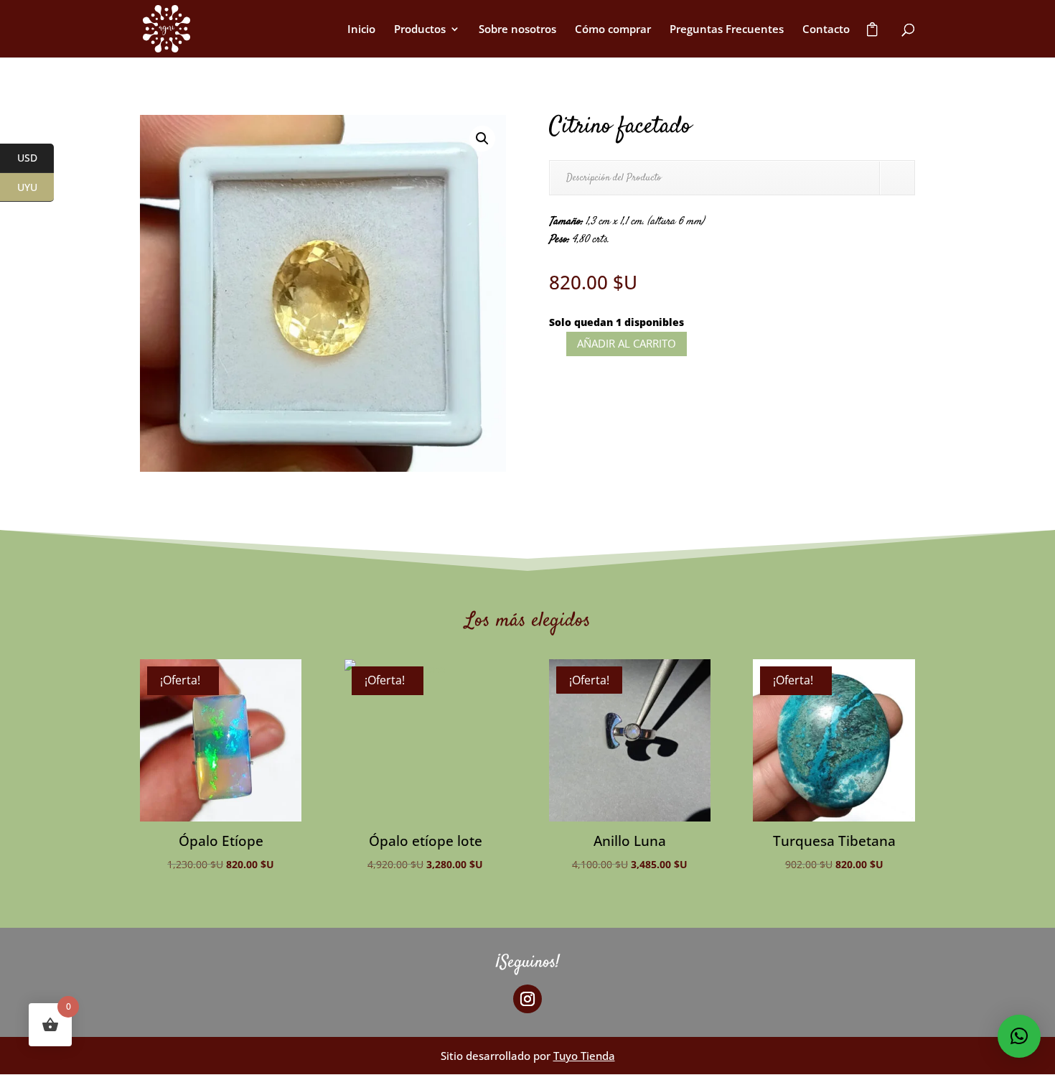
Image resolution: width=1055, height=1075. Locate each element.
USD (35, 158)
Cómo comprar (613, 30)
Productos (420, 30)
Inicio (361, 30)
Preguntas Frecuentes (727, 30)
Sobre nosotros (517, 30)
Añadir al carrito (626, 343)
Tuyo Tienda (584, 1055)
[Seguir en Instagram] (527, 999)
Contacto (826, 30)
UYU (35, 187)
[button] (482, 139)
